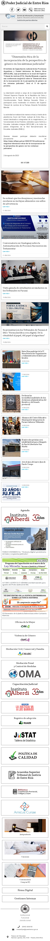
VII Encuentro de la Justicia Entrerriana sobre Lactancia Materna (24, 614)
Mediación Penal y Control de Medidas (25, 665)
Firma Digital (25, 890)
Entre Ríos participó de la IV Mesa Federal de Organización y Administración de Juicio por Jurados (34, 354)
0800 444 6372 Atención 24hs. (39, 10)
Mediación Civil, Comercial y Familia (25, 649)
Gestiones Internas (25, 898)
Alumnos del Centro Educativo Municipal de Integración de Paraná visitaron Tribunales (34, 420)
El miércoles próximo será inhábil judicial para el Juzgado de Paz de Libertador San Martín (34, 443)
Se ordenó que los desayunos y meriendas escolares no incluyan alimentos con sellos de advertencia (24, 201)
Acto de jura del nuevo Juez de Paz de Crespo (34, 463)
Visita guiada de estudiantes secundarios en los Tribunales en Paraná (25, 289)
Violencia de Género (25, 635)
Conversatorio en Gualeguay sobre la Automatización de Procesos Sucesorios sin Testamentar (25, 246)
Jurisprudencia (25, 835)
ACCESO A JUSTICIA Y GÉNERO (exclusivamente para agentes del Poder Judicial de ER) (24, 584)
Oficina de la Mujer (25, 622)
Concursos (25, 857)
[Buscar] (47, 26)
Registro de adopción (25, 718)
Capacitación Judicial (25, 684)
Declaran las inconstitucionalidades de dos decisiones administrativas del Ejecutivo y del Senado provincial (34, 400)
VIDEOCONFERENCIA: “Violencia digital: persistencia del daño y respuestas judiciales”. (24, 553)
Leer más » (6, 206)
